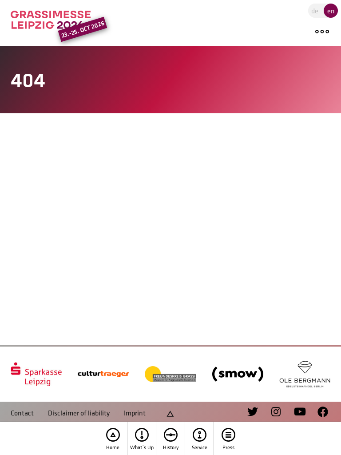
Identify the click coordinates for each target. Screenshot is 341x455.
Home (112, 447)
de (314, 10)
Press (228, 447)
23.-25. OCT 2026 (82, 29)
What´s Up (142, 447)
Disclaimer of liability (79, 413)
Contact (22, 413)
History (170, 447)
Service (199, 447)
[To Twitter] (253, 412)
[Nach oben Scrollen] (170, 412)
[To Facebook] (318, 412)
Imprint (135, 413)
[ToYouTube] (295, 412)
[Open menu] (323, 32)
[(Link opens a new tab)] (36, 374)
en (331, 10)
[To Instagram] (272, 412)
